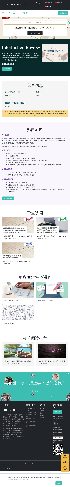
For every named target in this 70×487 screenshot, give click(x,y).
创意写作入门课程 (8, 323)
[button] (5, 13)
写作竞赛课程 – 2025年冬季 (46, 300)
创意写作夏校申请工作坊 (11, 300)
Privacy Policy (24, 479)
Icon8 (8, 468)
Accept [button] (58, 483)
